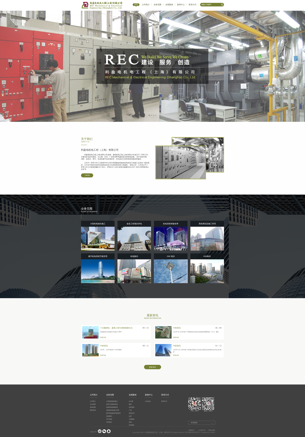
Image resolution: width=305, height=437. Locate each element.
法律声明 (202, 430)
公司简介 (146, 5)
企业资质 (93, 404)
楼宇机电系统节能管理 (113, 413)
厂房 (130, 410)
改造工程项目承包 (112, 404)
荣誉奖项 (93, 410)
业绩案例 (169, 5)
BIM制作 (109, 422)
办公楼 (131, 401)
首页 (136, 5)
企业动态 (148, 401)
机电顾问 (109, 416)
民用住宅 (132, 413)
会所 (130, 416)
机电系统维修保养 (112, 407)
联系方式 (192, 5)
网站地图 (211, 430)
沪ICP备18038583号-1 (192, 432)
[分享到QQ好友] (109, 431)
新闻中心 (181, 5)
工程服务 (132, 419)
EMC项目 (109, 419)
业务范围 (157, 5)
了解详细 (87, 175)
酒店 (130, 404)
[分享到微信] (104, 431)
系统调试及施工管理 (112, 410)
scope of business (89, 210)
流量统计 (191, 430)
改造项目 (132, 407)
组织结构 (93, 407)
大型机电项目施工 (112, 401)
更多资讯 (152, 367)
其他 (130, 422)
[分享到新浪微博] (100, 431)
